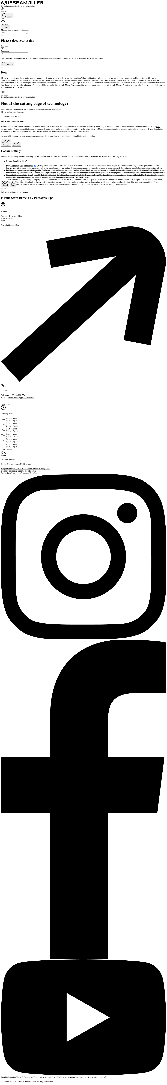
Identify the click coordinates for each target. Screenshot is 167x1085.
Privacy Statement (120, 156)
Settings (6, 145)
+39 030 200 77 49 (18, 395)
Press (34, 471)
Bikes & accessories (9, 6)
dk (103, 1077)
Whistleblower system (65, 1077)
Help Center (34, 473)
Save (13, 185)
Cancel (5, 185)
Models (4, 30)
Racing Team (44, 468)
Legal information (8, 1077)
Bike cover (22, 6)
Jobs (38, 471)
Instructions (16, 473)
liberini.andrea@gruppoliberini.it (21, 397)
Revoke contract (95, 1077)
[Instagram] (83, 557)
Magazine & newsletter (23, 468)
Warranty (25, 473)
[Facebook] (83, 799)
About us (31, 6)
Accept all (16, 145)
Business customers (9, 471)
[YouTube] (83, 1017)
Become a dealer (25, 471)
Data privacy (39, 1077)
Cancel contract (81, 1077)
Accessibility (50, 1077)
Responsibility (7, 468)
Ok (3, 92)
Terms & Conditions (25, 1077)
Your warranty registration (18, 30)
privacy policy (89, 136)
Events (36, 468)
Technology (6, 473)
